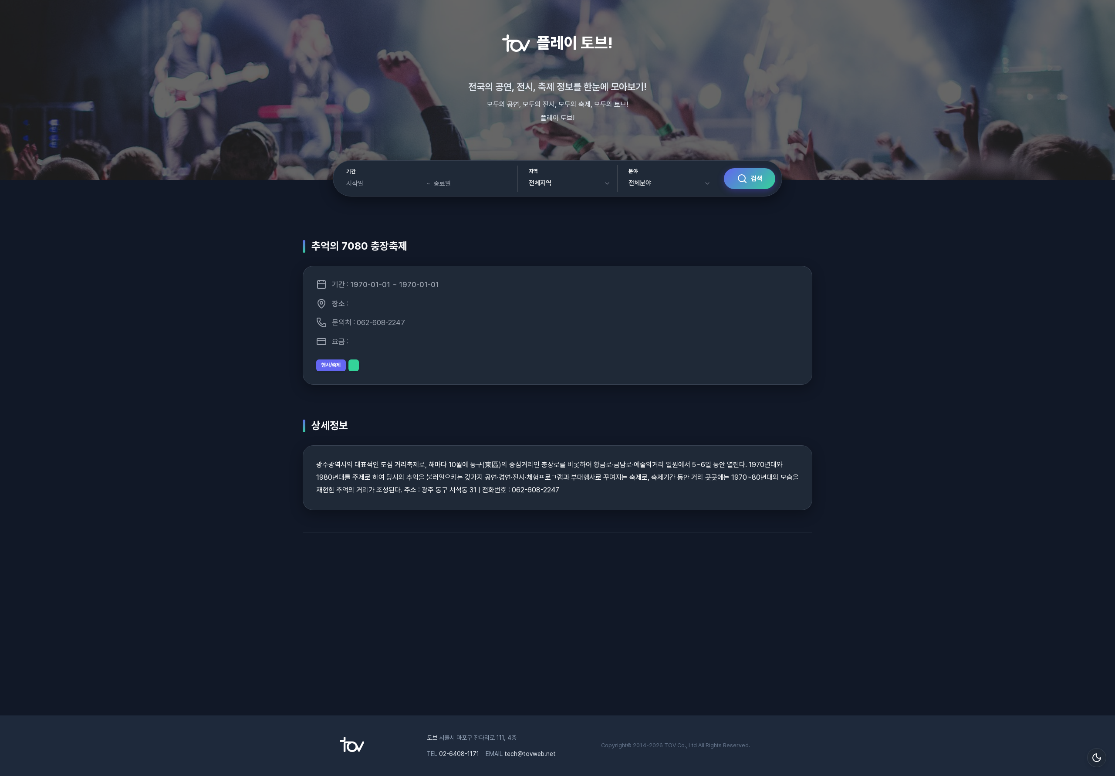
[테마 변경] (1096, 757)
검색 (756, 179)
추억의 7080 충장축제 (359, 246)
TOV (670, 745)
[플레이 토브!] (352, 749)
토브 (432, 737)
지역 (533, 171)
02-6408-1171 (459, 753)
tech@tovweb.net (530, 753)
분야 (633, 171)
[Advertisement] (557, 628)
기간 (350, 172)
